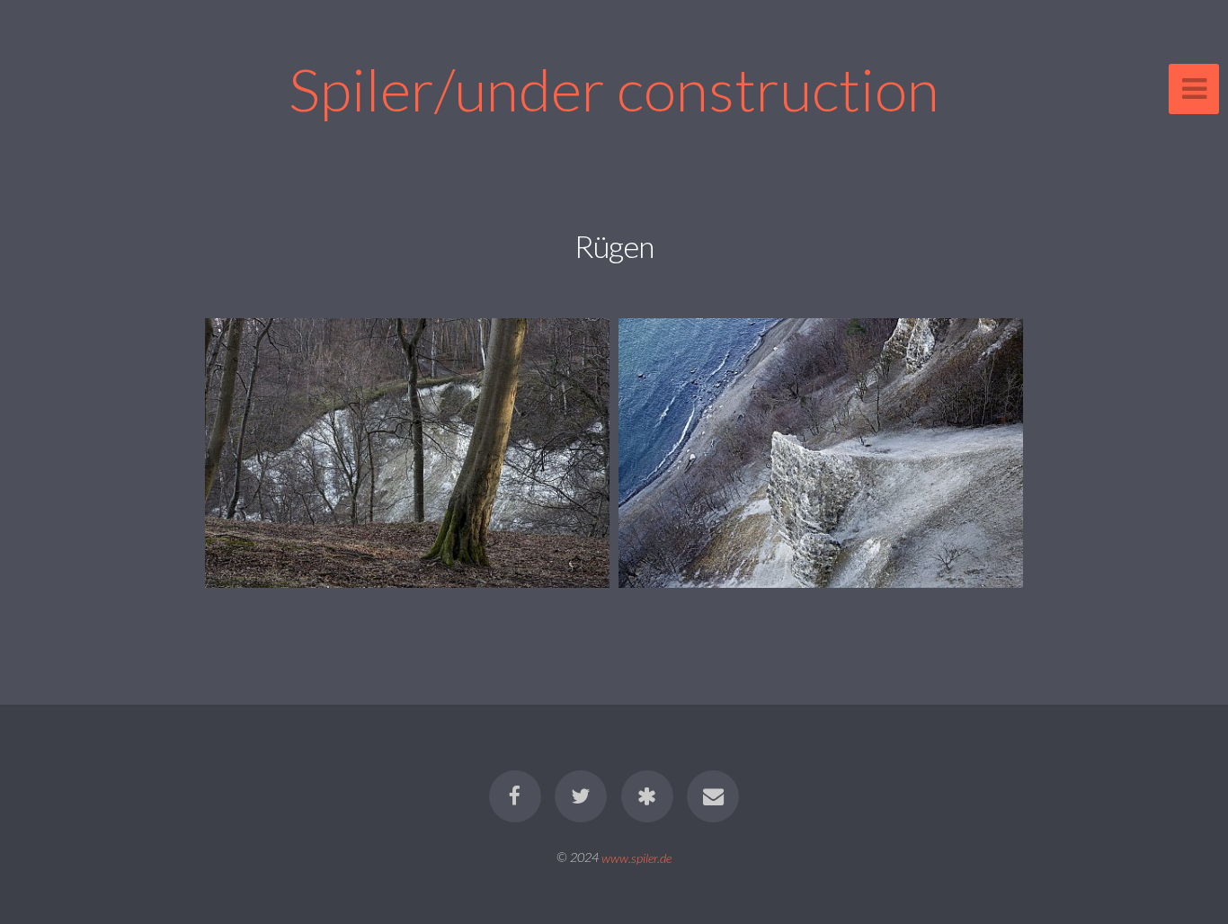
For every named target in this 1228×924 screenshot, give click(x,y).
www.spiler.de (636, 857)
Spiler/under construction (614, 88)
